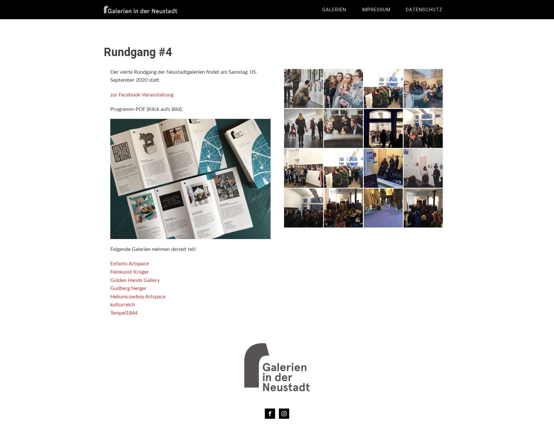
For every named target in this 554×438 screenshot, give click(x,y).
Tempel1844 (124, 313)
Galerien (334, 9)
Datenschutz (424, 9)
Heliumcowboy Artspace (137, 296)
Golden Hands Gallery (135, 280)
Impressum (376, 9)
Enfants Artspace (129, 263)
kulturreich (122, 304)
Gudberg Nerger (128, 288)
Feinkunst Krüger (129, 272)
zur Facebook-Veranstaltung (141, 94)
